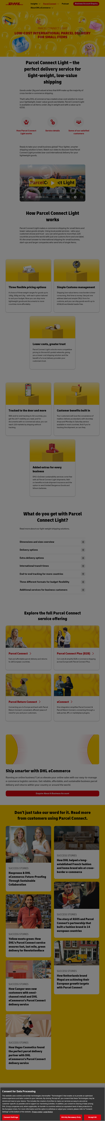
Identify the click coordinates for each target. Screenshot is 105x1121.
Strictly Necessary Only (71, 1117)
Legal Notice (48, 1112)
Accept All (92, 1117)
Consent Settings (11, 1117)
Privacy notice (37, 1112)
